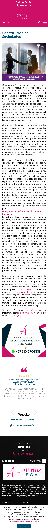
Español (28, 2)
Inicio (7, 502)
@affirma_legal (16, 315)
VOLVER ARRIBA (35, 461)
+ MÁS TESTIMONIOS (22, 419)
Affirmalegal (36, 310)
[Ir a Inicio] (24, 14)
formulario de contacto (27, 292)
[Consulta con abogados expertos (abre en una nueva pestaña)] (24, 340)
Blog (26, 502)
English (19, 2)
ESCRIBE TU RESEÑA (24, 425)
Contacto (6, 22)
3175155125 (25, 5)
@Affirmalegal (26, 312)
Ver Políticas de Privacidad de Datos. (24, 521)
